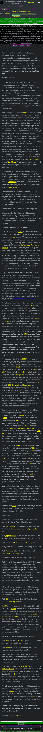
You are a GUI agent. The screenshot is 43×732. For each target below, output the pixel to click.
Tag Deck (14, 5)
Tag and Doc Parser (21, 9)
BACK (14, 11)
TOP (25, 11)
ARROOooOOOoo (35, 5)
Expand (8, 13)
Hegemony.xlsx (16, 16)
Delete (28, 45)
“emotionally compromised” (24, 299)
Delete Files (38, 9)
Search (26, 5)
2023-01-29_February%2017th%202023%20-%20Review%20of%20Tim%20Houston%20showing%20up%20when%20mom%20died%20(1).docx (24, 13)
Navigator (4, 9)
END (29, 11)
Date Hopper (7, 5)
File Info (15, 45)
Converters (11, 9)
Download (22, 45)
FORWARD (20, 11)
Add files (31, 9)
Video (20, 5)
